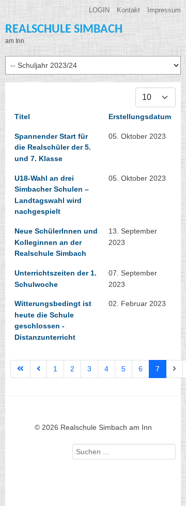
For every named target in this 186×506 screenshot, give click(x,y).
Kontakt (128, 10)
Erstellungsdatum (140, 116)
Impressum (164, 10)
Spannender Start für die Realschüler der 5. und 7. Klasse (52, 147)
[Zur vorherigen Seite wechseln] (38, 369)
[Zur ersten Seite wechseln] (20, 369)
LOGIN (99, 10)
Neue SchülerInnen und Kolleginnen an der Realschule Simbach (56, 242)
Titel (22, 116)
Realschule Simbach (63, 29)
